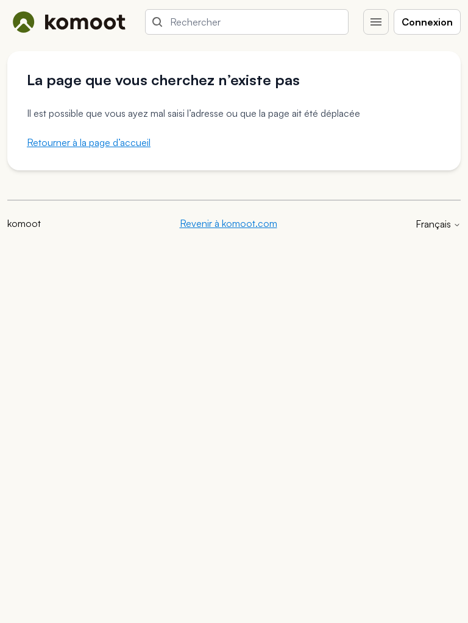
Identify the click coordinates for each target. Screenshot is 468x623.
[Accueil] (68, 22)
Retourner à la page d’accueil (89, 142)
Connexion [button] (427, 22)
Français (434, 224)
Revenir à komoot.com (228, 223)
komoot (24, 223)
